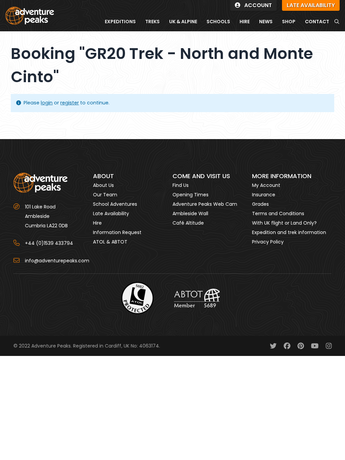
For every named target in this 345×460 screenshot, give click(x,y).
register (69, 102)
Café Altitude (188, 223)
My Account (266, 185)
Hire (97, 223)
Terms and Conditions (278, 213)
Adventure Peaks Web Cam (204, 204)
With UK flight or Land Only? (284, 223)
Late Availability (111, 213)
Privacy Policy (268, 241)
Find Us (180, 185)
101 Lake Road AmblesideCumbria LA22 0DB (46, 216)
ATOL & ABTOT (110, 241)
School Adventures (115, 204)
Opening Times (190, 194)
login (47, 102)
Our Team (105, 194)
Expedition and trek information (289, 232)
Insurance (263, 194)
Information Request (117, 232)
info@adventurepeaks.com (57, 260)
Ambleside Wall (190, 213)
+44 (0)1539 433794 (49, 243)
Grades (260, 204)
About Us (103, 185)
